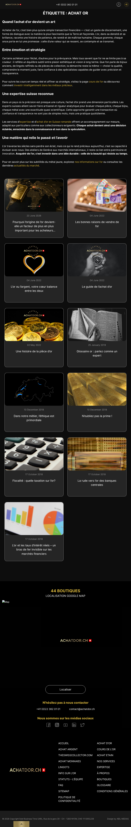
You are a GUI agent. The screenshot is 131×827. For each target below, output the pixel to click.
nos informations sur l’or (89, 161)
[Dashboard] (118, 4)
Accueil (63, 743)
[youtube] (66, 725)
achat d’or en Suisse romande (53, 121)
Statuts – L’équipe (70, 779)
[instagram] (57, 725)
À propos (103, 773)
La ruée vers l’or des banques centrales (97, 482)
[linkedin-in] (74, 725)
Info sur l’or (67, 773)
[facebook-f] (48, 725)
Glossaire (104, 785)
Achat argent (68, 749)
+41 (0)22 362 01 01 (66, 4)
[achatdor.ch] (13, 4)
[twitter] (83, 725)
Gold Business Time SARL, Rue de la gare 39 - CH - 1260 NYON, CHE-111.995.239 (56, 819)
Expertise (103, 767)
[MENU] (126, 4)
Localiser (65, 689)
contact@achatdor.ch (82, 709)
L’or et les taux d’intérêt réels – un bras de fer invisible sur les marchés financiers (34, 549)
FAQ (60, 785)
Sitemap (63, 791)
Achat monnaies (69, 761)
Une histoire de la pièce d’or (34, 351)
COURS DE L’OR (106, 749)
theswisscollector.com (75, 755)
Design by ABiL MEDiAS (118, 819)
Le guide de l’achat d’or (97, 286)
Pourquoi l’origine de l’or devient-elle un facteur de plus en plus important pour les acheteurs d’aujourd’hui (34, 226)
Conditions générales (112, 791)
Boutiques (104, 779)
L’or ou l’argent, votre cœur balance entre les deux (34, 288)
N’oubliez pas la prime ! (97, 416)
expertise (25, 121)
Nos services (106, 761)
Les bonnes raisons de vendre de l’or (97, 224)
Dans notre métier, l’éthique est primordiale (34, 418)
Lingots (63, 767)
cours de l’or (96, 81)
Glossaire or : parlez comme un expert (97, 353)
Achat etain (105, 755)
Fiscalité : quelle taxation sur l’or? (33, 480)
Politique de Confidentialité (69, 799)
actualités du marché (26, 165)
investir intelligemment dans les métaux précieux (43, 85)
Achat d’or (104, 743)
